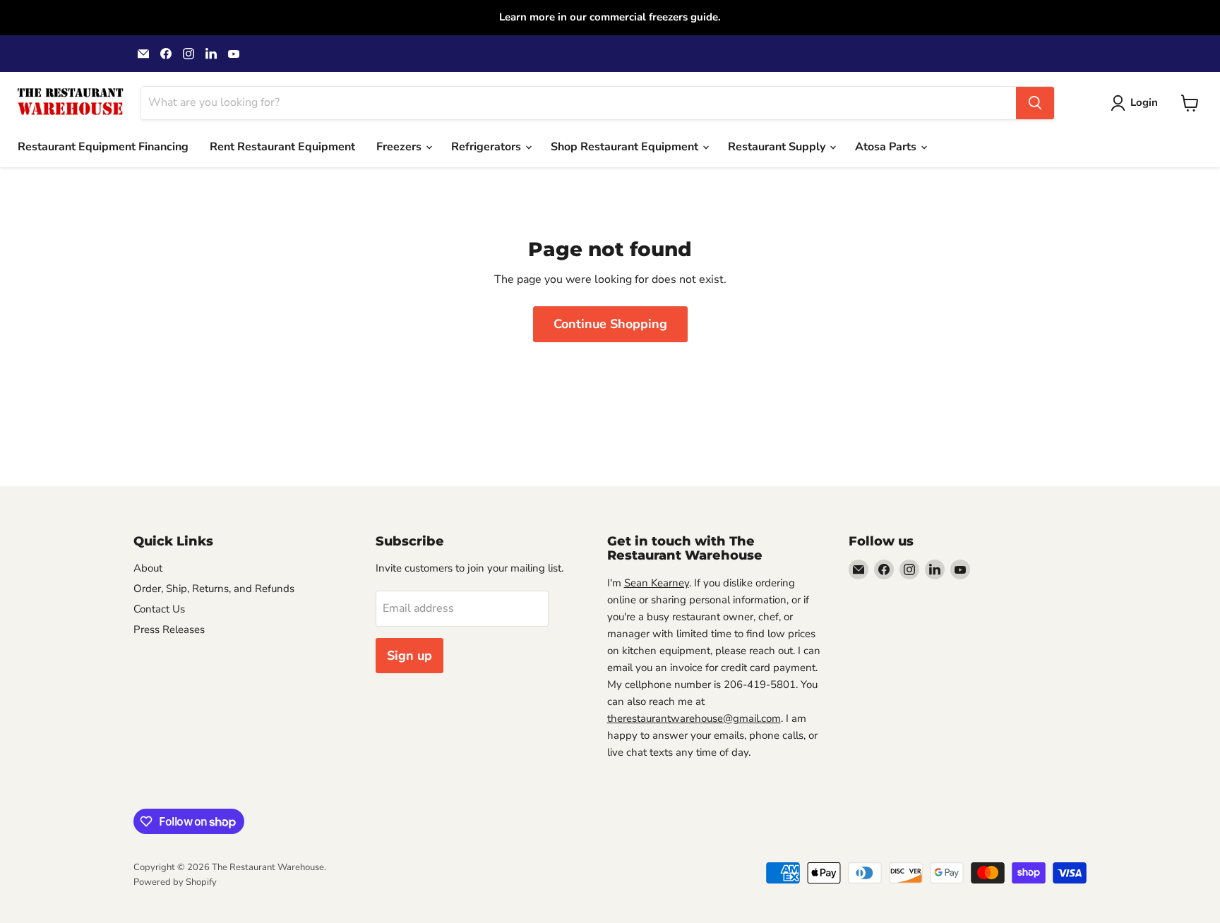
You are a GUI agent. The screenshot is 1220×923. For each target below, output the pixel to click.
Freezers (400, 147)
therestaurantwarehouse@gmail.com (694, 718)
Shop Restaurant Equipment (626, 147)
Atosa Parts (887, 147)
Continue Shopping (610, 323)
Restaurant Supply (778, 147)
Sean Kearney (656, 583)
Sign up (409, 655)
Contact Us (159, 609)
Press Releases (169, 629)
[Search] (1035, 103)
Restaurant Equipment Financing (103, 147)
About (147, 568)
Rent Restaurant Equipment (282, 147)
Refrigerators (487, 147)
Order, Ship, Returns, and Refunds (213, 588)
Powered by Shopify (175, 882)
